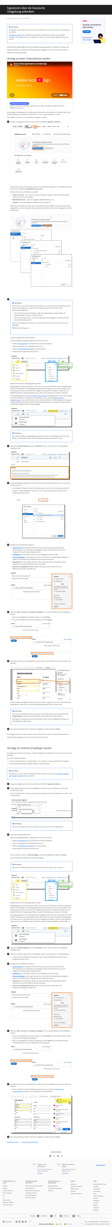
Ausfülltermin (17, 554)
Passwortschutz (17, 548)
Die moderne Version (15, 35)
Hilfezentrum (73, 1184)
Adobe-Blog (95, 1210)
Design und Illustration (8, 1190)
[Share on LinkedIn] (58, 1156)
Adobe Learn (73, 1191)
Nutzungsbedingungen (93, 1221)
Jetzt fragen (39, 1173)
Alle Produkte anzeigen (8, 1204)
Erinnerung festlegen (19, 557)
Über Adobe (95, 1186)
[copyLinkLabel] (62, 1156)
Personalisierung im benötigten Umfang (33, 1186)
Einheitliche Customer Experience (32, 1190)
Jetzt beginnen (65, 1173)
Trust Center (96, 1203)
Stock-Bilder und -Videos (8, 1202)
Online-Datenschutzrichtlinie (30, 1142)
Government (50, 1190)
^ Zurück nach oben (100, 1165)
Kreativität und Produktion (31, 1193)
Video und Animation (7, 1193)
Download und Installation (76, 1186)
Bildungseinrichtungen (53, 1186)
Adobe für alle (96, 1207)
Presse (94, 1193)
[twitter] (23, 1222)
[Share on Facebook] (50, 1156)
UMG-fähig (15, 325)
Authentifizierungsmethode (26, 349)
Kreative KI (5, 1186)
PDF (4, 1195)
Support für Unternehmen (76, 1193)
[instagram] (19, 1222)
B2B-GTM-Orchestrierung (30, 1195)
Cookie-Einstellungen (103, 1221)
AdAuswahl (106, 1224)
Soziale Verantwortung (98, 1196)
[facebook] (16, 1222)
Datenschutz (84, 1221)
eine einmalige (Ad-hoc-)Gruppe (37, 396)
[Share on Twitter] (54, 1156)
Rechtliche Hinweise (13, 1142)
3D (3, 1197)
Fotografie (5, 1188)
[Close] (81, 1223)
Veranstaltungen (96, 1191)
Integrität (95, 1205)
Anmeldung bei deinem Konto (99, 1184)
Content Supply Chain (30, 1188)
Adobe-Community (75, 1188)
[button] (8, 1222)
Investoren (95, 1198)
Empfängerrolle (23, 344)
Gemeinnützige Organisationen (55, 1188)
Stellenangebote (96, 1188)
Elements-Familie (6, 1200)
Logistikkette (96, 1200)
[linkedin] (26, 1222)
